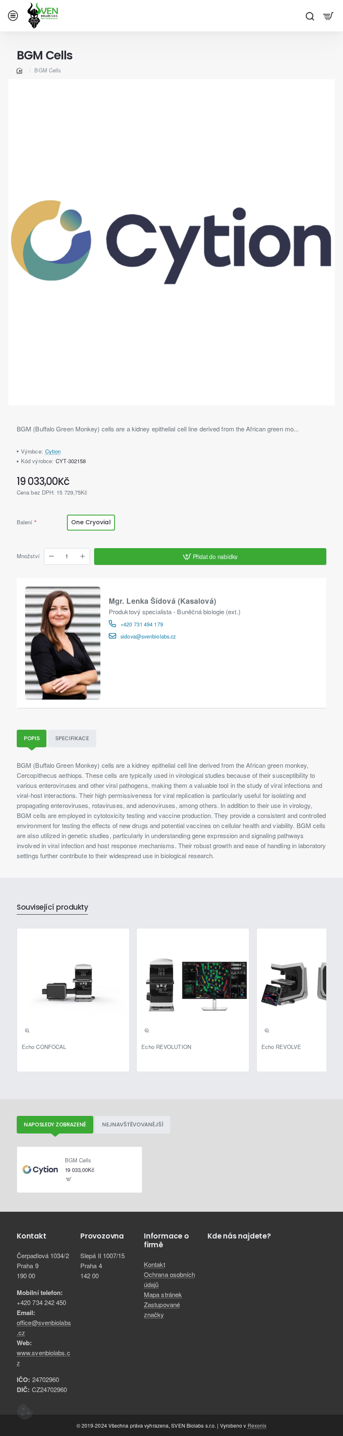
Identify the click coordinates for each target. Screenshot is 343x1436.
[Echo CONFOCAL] (73, 985)
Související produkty (52, 907)
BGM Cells (78, 1160)
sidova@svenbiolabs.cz (148, 636)
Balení (25, 522)
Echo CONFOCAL (44, 1047)
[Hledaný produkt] (309, 15)
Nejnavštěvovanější (133, 1124)
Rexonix (257, 1425)
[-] (51, 556)
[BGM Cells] (40, 1170)
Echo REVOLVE (281, 1047)
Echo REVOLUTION (166, 1047)
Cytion (53, 451)
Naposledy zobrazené (55, 1124)
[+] (82, 556)
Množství (28, 556)
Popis (32, 738)
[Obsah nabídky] (328, 15)
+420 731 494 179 (141, 624)
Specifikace (72, 738)
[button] (210, 556)
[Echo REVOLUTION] (193, 985)
